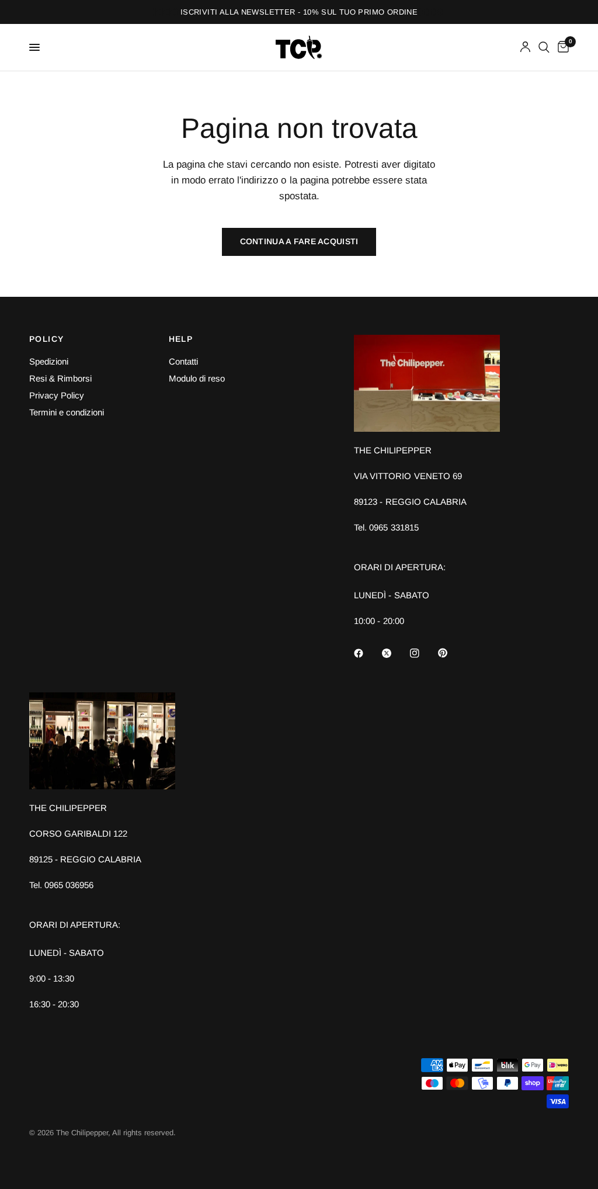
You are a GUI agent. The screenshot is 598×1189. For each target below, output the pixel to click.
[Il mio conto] (525, 47)
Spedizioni (48, 361)
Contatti (183, 361)
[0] (561, 47)
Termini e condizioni (66, 412)
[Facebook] (367, 653)
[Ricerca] (544, 47)
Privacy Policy (56, 395)
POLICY (46, 339)
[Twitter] (395, 653)
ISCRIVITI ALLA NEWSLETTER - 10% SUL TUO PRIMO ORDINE (299, 12)
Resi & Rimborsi (60, 378)
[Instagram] (423, 653)
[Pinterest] (451, 652)
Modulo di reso (197, 378)
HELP (181, 339)
